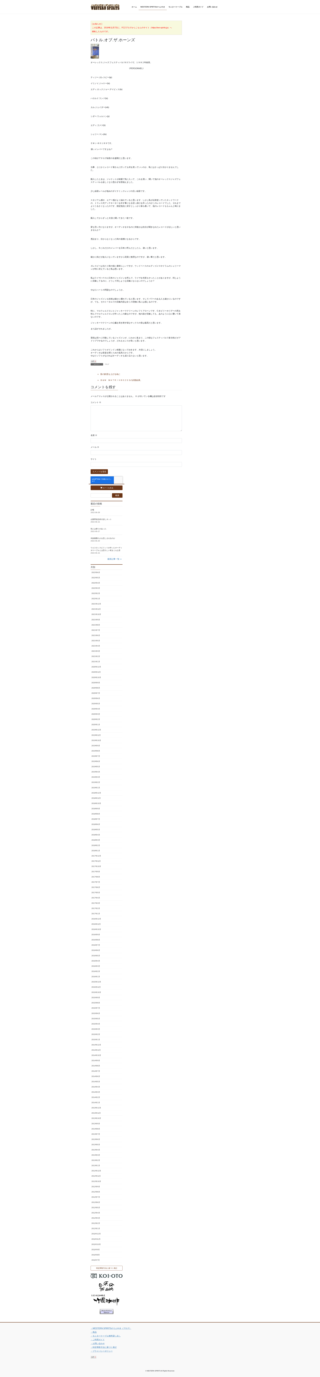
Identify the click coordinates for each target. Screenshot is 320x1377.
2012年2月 (96, 1223)
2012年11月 (96, 1176)
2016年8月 (96, 940)
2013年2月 (96, 1160)
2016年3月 (96, 966)
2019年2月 (96, 782)
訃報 (92, 510)
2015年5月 (96, 1019)
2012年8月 (96, 1192)
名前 (94, 435)
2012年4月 (96, 1213)
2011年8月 (96, 1255)
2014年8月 (96, 1066)
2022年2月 (96, 593)
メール (95, 447)
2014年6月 (96, 1076)
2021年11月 (96, 609)
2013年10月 (96, 1118)
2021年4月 (96, 646)
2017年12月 (96, 856)
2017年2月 (96, 908)
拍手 (93, 361)
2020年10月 (96, 677)
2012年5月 (96, 1208)
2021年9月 (96, 620)
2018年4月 (96, 835)
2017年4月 (96, 898)
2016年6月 (96, 950)
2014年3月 (96, 1092)
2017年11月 (96, 861)
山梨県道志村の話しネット (101, 519)
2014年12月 (96, 1045)
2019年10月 (96, 740)
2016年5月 (96, 956)
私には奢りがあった (98, 529)
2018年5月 (96, 830)
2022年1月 (96, 599)
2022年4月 (96, 583)
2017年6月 (96, 887)
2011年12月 (96, 1234)
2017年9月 (96, 872)
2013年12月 (96, 1108)
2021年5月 (96, 641)
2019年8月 (96, 751)
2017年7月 (96, 882)
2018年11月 (96, 798)
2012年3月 (96, 1218)
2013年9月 (96, 1124)
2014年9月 (96, 1060)
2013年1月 (96, 1165)
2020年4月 (96, 709)
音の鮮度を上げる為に (110, 374)
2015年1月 (96, 1040)
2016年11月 (96, 924)
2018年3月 (96, 840)
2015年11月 (96, 987)
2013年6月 (96, 1139)
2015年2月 (96, 1034)
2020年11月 (96, 672)
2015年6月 (96, 1013)
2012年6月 (96, 1202)
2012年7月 (96, 1197)
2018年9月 (96, 809)
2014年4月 (96, 1087)
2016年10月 (96, 929)
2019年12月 (96, 730)
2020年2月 (96, 719)
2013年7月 (96, 1134)
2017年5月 (96, 893)
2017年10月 (96, 866)
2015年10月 (96, 992)
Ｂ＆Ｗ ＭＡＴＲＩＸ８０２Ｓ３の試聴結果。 (121, 380)
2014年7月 (96, 1071)
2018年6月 (96, 824)
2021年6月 (96, 635)
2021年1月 (96, 662)
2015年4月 (96, 1024)
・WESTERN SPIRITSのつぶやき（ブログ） (111, 1328)
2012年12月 (96, 1171)
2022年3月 (96, 588)
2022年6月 (96, 572)
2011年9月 (96, 1250)
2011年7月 (96, 1260)
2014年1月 (96, 1103)
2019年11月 (96, 735)
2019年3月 (96, 777)
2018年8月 (96, 814)
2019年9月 (96, 746)
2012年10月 (96, 1181)
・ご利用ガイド (98, 1340)
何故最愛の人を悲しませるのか (103, 538)
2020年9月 (96, 683)
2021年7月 (96, 630)
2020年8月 (96, 688)
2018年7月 (96, 819)
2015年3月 (96, 1029)
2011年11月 (96, 1239)
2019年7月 (96, 756)
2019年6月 (96, 761)
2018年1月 (96, 851)
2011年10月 (96, 1244)
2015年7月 (96, 1008)
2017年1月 (96, 914)
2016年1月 (96, 977)
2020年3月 (96, 714)
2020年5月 (96, 704)
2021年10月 (96, 614)
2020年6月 (96, 698)
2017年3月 (96, 903)
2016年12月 (96, 919)
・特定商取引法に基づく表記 (104, 1347)
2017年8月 (96, 877)
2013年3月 (96, 1155)
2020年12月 (96, 667)
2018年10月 (96, 803)
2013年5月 (96, 1145)
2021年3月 (96, 651)
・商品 (94, 1332)
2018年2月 (96, 845)
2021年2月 (96, 656)
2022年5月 (96, 578)
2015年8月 (96, 1003)
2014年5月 (96, 1082)
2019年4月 (96, 772)
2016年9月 (96, 935)
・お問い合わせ (98, 1343)
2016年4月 (96, 961)
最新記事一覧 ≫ (114, 559)
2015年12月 (96, 982)
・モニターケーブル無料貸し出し (106, 1336)
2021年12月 (96, 604)
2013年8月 (96, 1129)
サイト (94, 459)
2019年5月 (96, 767)
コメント (96, 402)
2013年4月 (96, 1150)
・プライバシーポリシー (102, 1351)
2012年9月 (96, 1187)
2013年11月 (96, 1113)
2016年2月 (96, 971)
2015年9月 (96, 998)
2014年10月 (96, 1055)
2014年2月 (96, 1097)
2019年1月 (96, 788)
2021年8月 (96, 625)
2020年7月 (96, 693)
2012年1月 (96, 1228)
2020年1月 (96, 725)
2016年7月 (96, 945)
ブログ (107, 364)
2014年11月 (96, 1050)
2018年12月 (96, 793)
